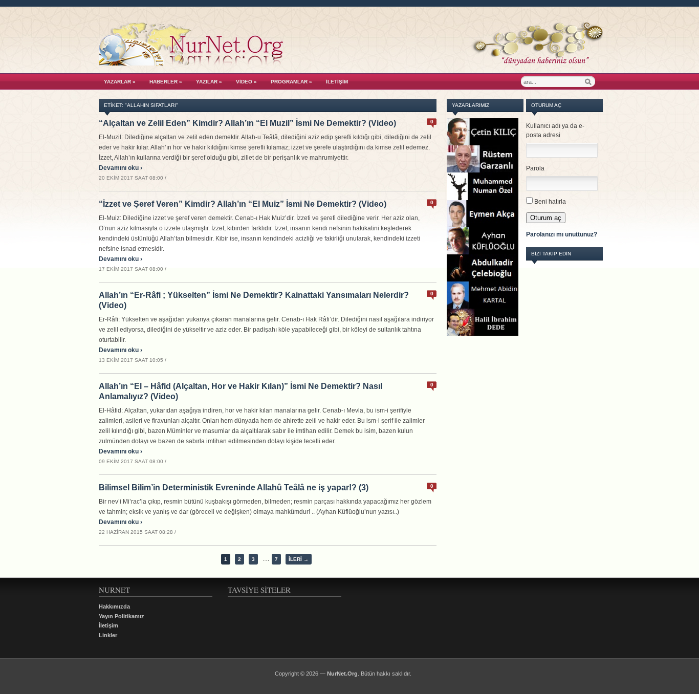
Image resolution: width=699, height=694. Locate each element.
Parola (535, 168)
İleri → (299, 559)
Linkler (108, 635)
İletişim (337, 81)
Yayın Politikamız (121, 616)
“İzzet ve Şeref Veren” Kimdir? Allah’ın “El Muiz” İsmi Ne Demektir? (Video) (242, 204)
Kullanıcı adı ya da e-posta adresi (555, 130)
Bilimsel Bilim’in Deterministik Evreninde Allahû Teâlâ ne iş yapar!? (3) (233, 487)
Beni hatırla (550, 201)
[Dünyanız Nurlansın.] (351, 63)
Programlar (291, 81)
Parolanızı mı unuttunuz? (561, 234)
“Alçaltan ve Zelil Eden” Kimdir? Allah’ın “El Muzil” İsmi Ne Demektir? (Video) (247, 123)
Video (246, 81)
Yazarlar (120, 81)
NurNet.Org (342, 673)
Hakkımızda (114, 606)
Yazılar (209, 81)
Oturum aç (545, 218)
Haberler (165, 81)
